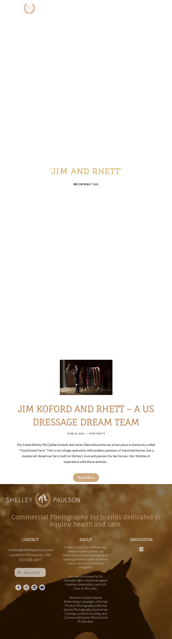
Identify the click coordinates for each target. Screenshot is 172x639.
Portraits (97, 433)
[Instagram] (26, 587)
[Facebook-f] (18, 587)
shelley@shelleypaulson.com (30, 550)
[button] (141, 549)
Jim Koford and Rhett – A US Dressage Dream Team (86, 415)
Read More (86, 477)
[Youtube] (42, 587)
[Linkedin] (34, 587)
